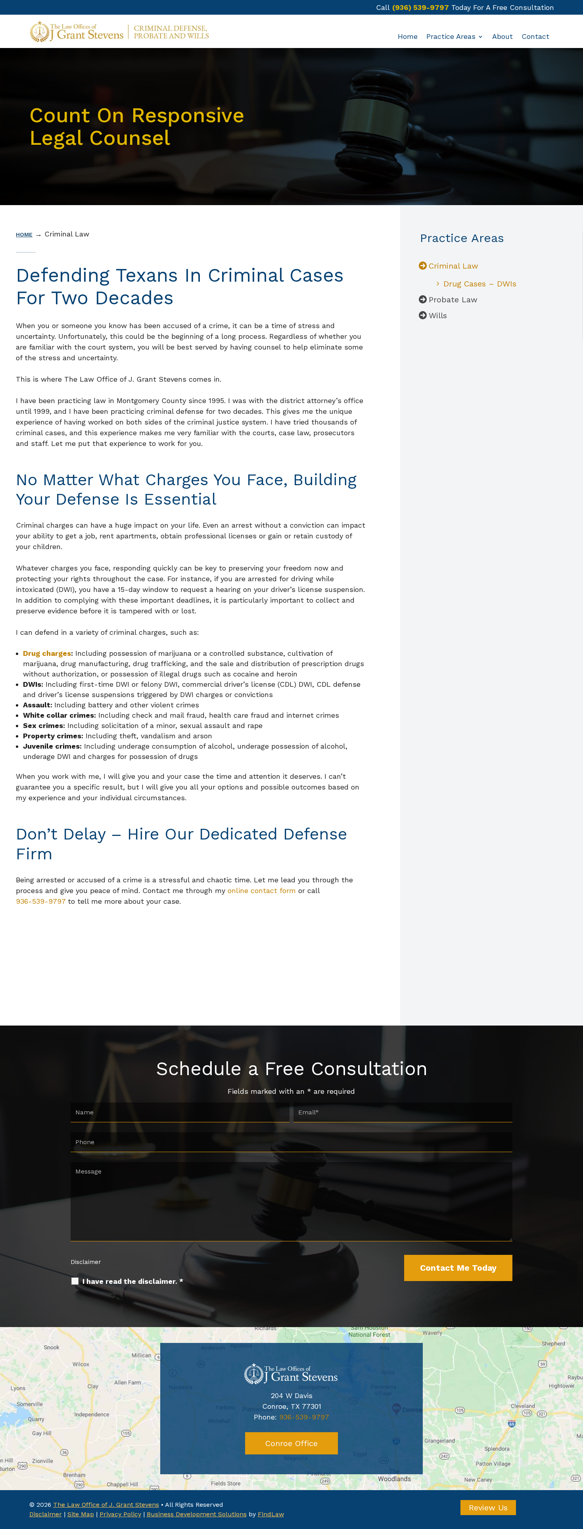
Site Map (80, 1514)
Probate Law (453, 299)
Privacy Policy (120, 1514)
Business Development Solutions (197, 1514)
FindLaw (271, 1514)
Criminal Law (453, 266)
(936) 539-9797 (420, 7)
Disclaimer (86, 1262)
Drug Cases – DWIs (479, 283)
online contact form (262, 890)
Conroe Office (291, 1443)
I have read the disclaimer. (132, 1281)
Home (408, 37)
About (502, 37)
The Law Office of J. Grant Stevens (106, 1504)
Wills (438, 315)
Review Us (488, 1507)
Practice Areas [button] (451, 37)
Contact (535, 37)
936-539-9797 (40, 901)
